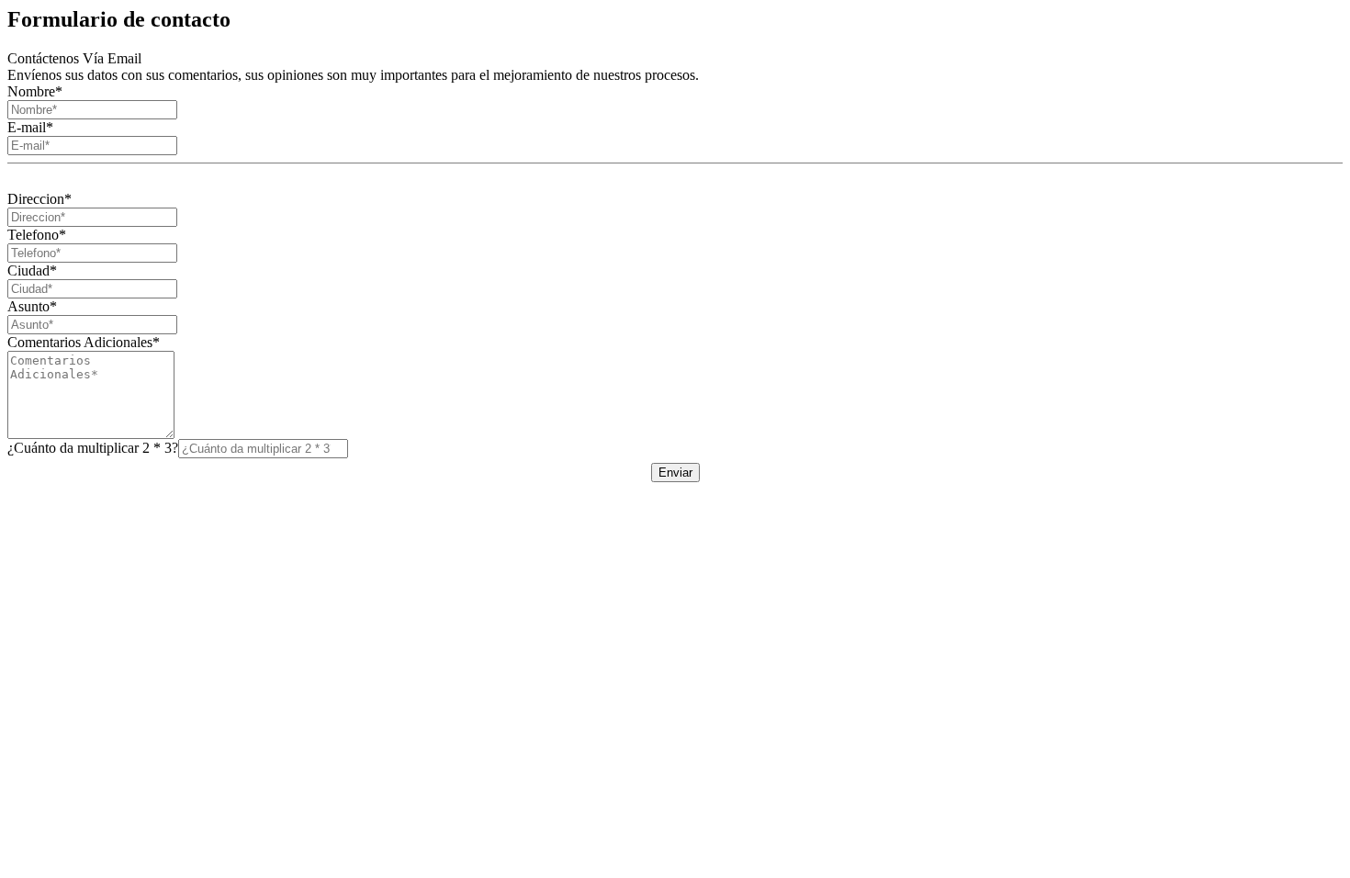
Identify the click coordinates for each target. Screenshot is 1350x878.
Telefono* (36, 234)
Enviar (675, 472)
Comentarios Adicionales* (83, 342)
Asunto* (32, 306)
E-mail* (30, 127)
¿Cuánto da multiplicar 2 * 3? (92, 448)
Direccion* (39, 199)
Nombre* (34, 91)
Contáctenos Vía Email (74, 58)
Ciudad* (32, 270)
